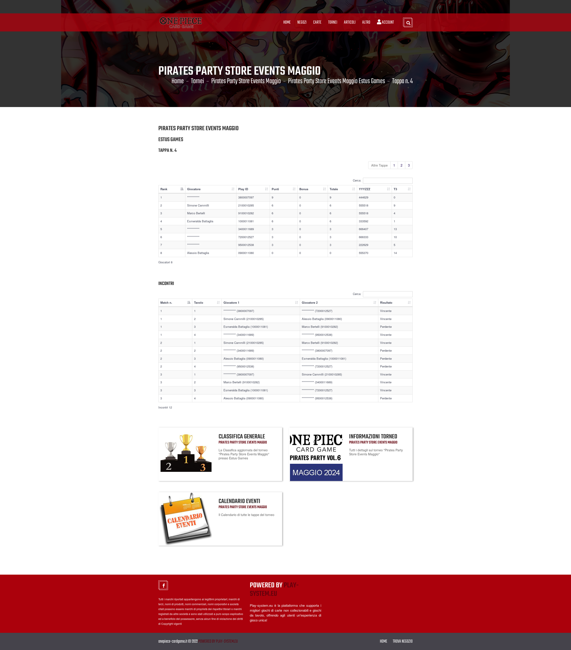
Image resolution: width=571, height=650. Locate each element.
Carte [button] (317, 22)
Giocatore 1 (231, 302)
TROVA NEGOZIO (403, 641)
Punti (275, 189)
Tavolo (198, 302)
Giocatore (194, 189)
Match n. (166, 302)
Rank (163, 189)
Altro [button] (366, 22)
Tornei (197, 81)
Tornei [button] (332, 22)
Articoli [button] (350, 22)
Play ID (243, 189)
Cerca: (357, 180)
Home (287, 22)
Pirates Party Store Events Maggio (246, 81)
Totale (334, 189)
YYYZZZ (364, 189)
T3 (395, 189)
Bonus (303, 189)
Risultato (386, 302)
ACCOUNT (387, 22)
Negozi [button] (301, 22)
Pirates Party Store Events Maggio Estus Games (336, 81)
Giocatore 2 (310, 302)
